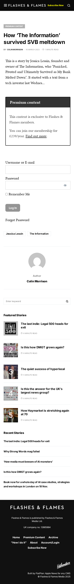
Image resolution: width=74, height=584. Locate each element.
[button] (5, 5)
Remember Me (19, 194)
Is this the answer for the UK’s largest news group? (42, 390)
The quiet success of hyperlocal (43, 369)
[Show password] (65, 185)
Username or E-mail (19, 162)
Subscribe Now (56, 5)
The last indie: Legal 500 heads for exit (27, 441)
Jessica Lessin (14, 233)
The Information (39, 233)
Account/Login (50, 542)
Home (16, 537)
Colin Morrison (37, 281)
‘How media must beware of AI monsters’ (28, 461)
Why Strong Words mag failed (22, 451)
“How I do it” (18, 542)
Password (12, 178)
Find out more (36, 135)
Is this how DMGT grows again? (42, 347)
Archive (53, 537)
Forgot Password (17, 219)
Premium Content (14, 26)
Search (67, 301)
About (34, 542)
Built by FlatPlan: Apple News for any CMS (49, 573)
